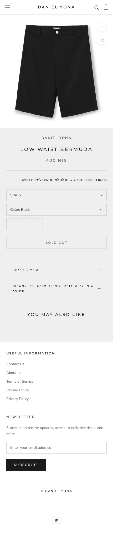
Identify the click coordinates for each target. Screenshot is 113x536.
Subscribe (26, 465)
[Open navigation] (7, 7)
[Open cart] (106, 7)
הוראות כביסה (26, 270)
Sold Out (56, 243)
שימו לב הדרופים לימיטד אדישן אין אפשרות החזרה (53, 288)
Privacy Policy (17, 398)
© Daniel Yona (56, 491)
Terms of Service (19, 381)
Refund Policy (17, 390)
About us (14, 372)
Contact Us (15, 364)
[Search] (96, 7)
